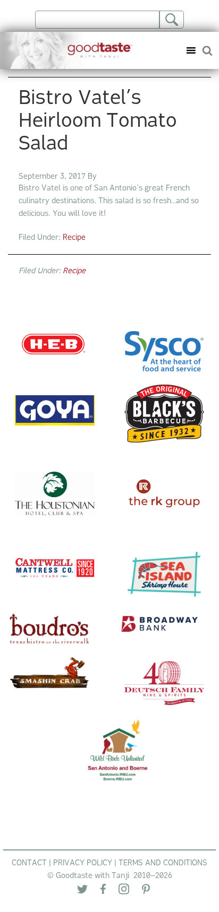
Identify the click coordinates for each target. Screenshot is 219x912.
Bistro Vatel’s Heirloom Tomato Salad (98, 122)
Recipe (74, 238)
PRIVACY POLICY (82, 863)
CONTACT (29, 863)
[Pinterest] (146, 891)
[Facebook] (103, 891)
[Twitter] (82, 891)
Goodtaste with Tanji (70, 50)
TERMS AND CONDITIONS (163, 863)
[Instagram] (123, 891)
